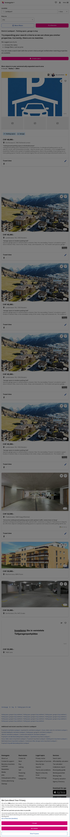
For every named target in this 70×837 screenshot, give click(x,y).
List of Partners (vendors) (9, 818)
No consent (34, 828)
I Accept (34, 823)
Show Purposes (34, 833)
